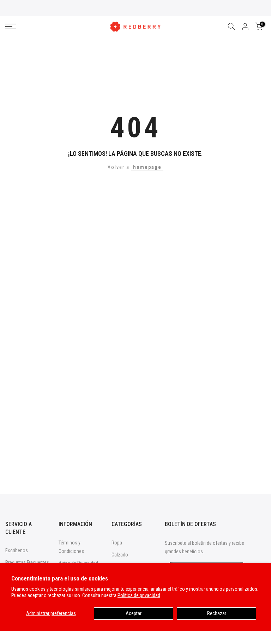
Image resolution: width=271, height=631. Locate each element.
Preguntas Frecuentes (27, 562)
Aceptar (133, 613)
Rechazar (216, 613)
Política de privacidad (139, 595)
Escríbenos (16, 550)
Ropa (117, 543)
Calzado (120, 555)
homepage (147, 167)
